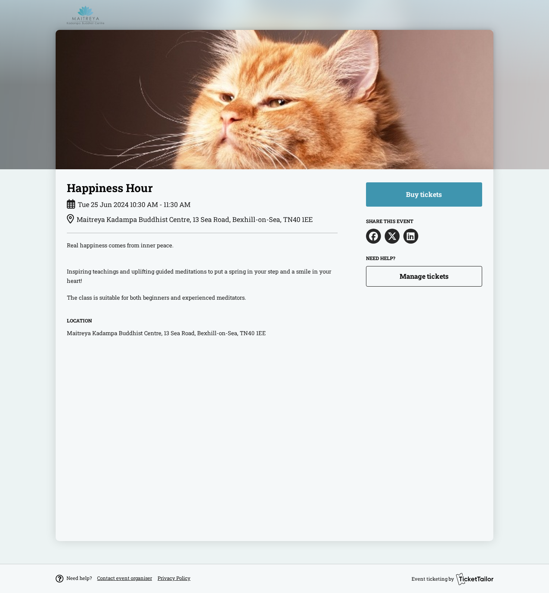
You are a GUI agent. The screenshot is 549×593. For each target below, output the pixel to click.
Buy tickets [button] (424, 194)
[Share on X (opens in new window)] (392, 236)
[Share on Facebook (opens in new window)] (373, 236)
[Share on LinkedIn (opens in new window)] (410, 236)
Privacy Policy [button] (174, 578)
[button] (124, 578)
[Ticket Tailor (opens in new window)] (474, 579)
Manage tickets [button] (424, 276)
